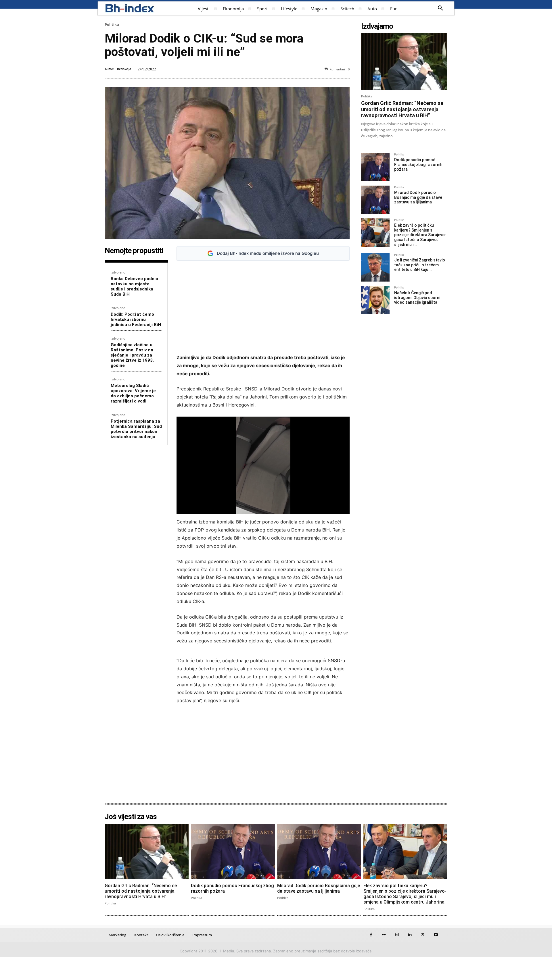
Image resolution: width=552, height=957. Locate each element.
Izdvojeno (118, 272)
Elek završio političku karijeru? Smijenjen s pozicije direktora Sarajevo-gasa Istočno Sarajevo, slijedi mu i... (420, 235)
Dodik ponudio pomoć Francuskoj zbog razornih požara (418, 164)
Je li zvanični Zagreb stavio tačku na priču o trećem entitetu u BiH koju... (419, 265)
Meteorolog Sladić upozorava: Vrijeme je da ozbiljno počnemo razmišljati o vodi (133, 393)
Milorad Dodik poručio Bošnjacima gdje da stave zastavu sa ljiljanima (418, 197)
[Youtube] (436, 935)
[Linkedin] (410, 935)
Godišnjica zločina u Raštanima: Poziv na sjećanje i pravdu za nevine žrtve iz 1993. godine (132, 355)
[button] (440, 8)
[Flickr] (384, 935)
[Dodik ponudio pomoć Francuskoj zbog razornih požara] (375, 167)
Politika (112, 24)
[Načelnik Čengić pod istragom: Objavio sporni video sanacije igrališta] (375, 300)
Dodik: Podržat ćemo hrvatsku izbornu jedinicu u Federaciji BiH (136, 319)
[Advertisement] (263, 307)
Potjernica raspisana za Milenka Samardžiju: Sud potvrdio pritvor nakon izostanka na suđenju (136, 429)
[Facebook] (371, 935)
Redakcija (124, 69)
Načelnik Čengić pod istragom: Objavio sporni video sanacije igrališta (417, 297)
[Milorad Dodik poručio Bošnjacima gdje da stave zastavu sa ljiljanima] (375, 200)
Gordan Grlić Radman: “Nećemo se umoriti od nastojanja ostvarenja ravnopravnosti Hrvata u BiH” (402, 109)
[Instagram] (397, 935)
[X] (423, 935)
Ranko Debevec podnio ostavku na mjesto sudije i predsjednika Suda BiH (134, 286)
